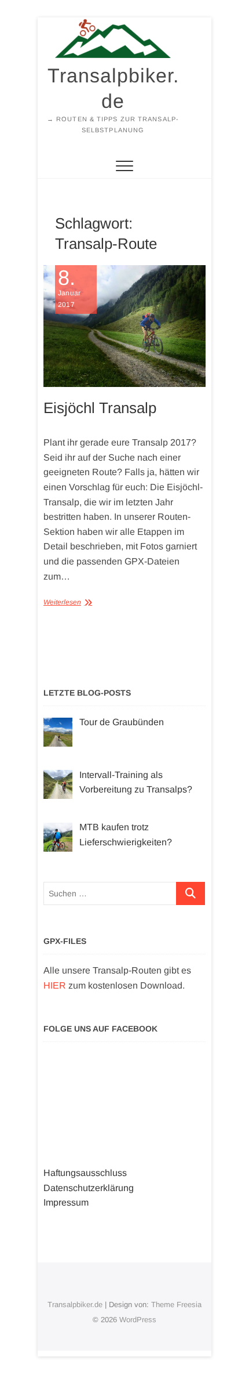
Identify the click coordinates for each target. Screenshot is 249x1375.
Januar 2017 (69, 288)
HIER (54, 985)
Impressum (66, 1202)
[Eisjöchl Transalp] (124, 326)
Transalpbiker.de (113, 88)
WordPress (137, 1319)
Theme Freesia (176, 1304)
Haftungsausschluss (85, 1173)
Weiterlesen (62, 602)
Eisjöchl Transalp (99, 408)
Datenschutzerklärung (88, 1188)
